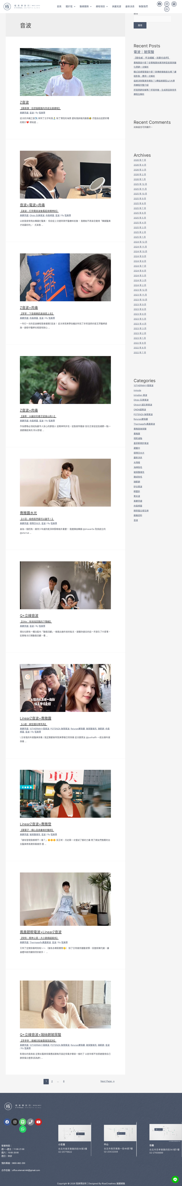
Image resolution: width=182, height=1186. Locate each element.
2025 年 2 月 (140, 232)
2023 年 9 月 (140, 304)
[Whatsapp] (166, 9)
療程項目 (100, 6)
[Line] (174, 4)
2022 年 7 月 (140, 352)
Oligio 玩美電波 (37, 215)
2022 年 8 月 (140, 347)
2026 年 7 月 (140, 160)
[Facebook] (159, 4)
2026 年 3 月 (140, 169)
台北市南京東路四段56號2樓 (72, 1149)
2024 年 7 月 (140, 266)
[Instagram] (166, 4)
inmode (137, 390)
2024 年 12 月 (140, 242)
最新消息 (130, 6)
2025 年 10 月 (140, 193)
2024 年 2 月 (140, 285)
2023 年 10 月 (140, 299)
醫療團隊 (84, 6)
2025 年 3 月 (140, 227)
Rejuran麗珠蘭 (78, 728)
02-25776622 (65, 1151)
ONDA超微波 (140, 409)
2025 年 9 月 (140, 198)
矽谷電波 (138, 486)
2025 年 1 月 (140, 237)
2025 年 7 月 (140, 208)
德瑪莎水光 (35, 523)
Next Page (108, 1081)
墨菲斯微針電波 (141, 443)
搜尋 (136, 13)
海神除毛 (138, 467)
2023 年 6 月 (140, 314)
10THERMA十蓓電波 (39, 728)
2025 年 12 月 (140, 184)
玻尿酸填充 (91, 728)
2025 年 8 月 (140, 203)
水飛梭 (137, 462)
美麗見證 (116, 6)
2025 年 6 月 (140, 213)
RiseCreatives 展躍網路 (113, 1183)
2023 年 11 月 (140, 294)
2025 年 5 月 (140, 217)
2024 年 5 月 (140, 275)
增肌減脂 (138, 438)
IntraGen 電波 (140, 395)
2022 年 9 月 (140, 343)
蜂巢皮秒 (138, 515)
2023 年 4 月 (140, 323)
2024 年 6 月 (140, 270)
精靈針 (137, 491)
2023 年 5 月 (140, 319)
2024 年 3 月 (140, 280)
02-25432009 (111, 1151)
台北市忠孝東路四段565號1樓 (164, 1149)
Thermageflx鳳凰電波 (40, 942)
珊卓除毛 (138, 477)
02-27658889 (156, 1152)
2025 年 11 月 (140, 189)
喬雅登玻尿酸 (140, 428)
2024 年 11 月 (140, 246)
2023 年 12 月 (140, 290)
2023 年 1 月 (140, 338)
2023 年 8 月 (140, 309)
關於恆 (69, 6)
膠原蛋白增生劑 (141, 510)
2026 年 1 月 (140, 179)
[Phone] (30, 1122)
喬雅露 (137, 433)
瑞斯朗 (101, 728)
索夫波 (137, 496)
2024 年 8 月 (140, 261)
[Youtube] (38, 1122)
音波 (32, 112)
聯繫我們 (143, 6)
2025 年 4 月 (140, 222)
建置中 (137, 448)
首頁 (59, 6)
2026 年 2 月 (140, 174)
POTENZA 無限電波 (60, 728)
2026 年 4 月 (140, 165)
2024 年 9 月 (140, 256)
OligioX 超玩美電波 (143, 404)
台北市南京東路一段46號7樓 (118, 1148)
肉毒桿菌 (50, 215)
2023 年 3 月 (140, 328)
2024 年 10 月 (140, 251)
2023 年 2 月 (140, 333)
